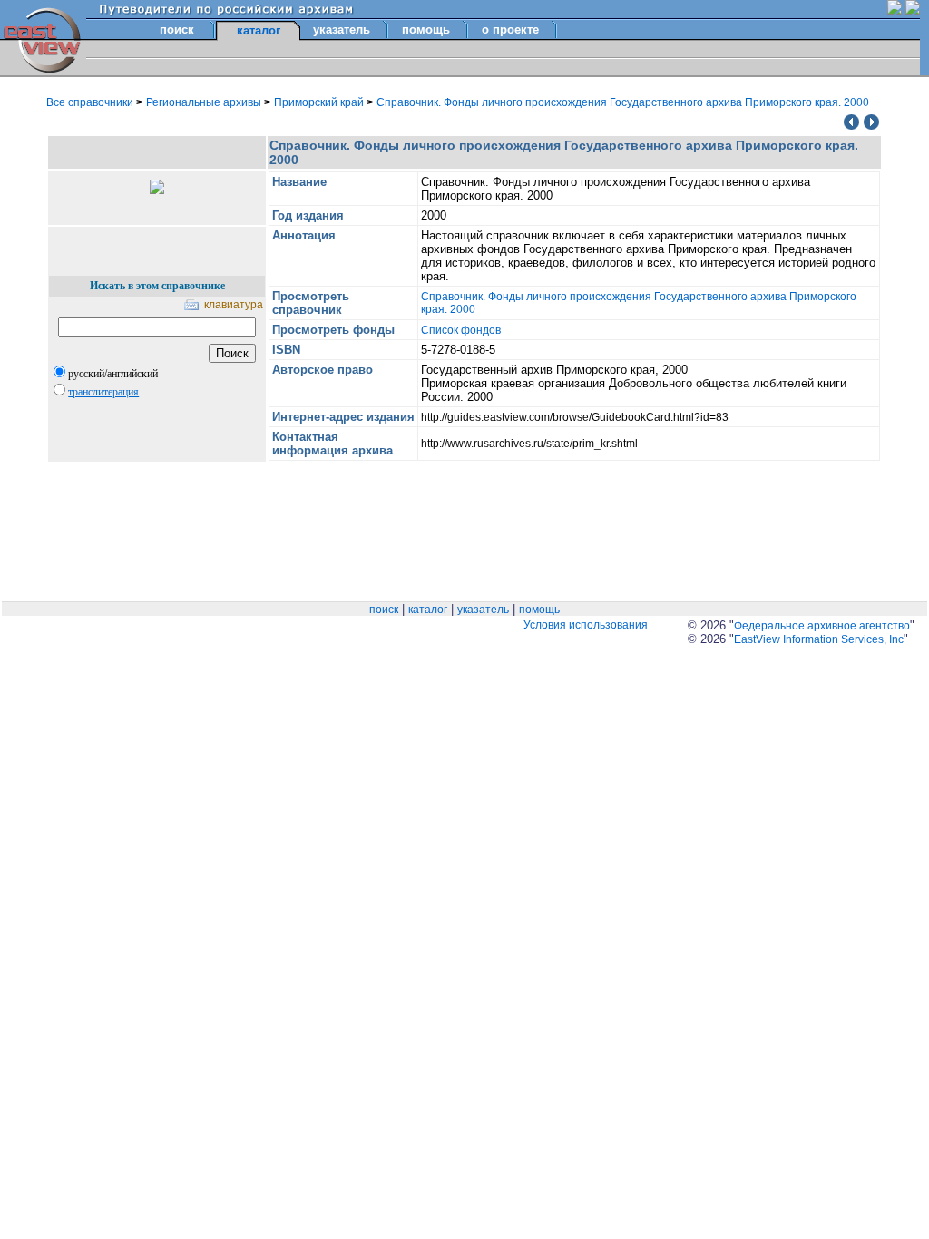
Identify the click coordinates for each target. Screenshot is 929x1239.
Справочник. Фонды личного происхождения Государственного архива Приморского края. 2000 (622, 102)
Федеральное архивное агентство (822, 626)
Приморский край (320, 102)
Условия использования (585, 625)
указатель (341, 29)
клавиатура (233, 304)
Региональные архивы (205, 102)
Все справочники (91, 102)
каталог (427, 609)
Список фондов (461, 330)
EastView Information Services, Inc (819, 639)
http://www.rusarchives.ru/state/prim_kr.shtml (529, 443)
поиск (177, 29)
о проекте (510, 29)
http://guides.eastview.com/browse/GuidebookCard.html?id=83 (575, 417)
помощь (426, 29)
